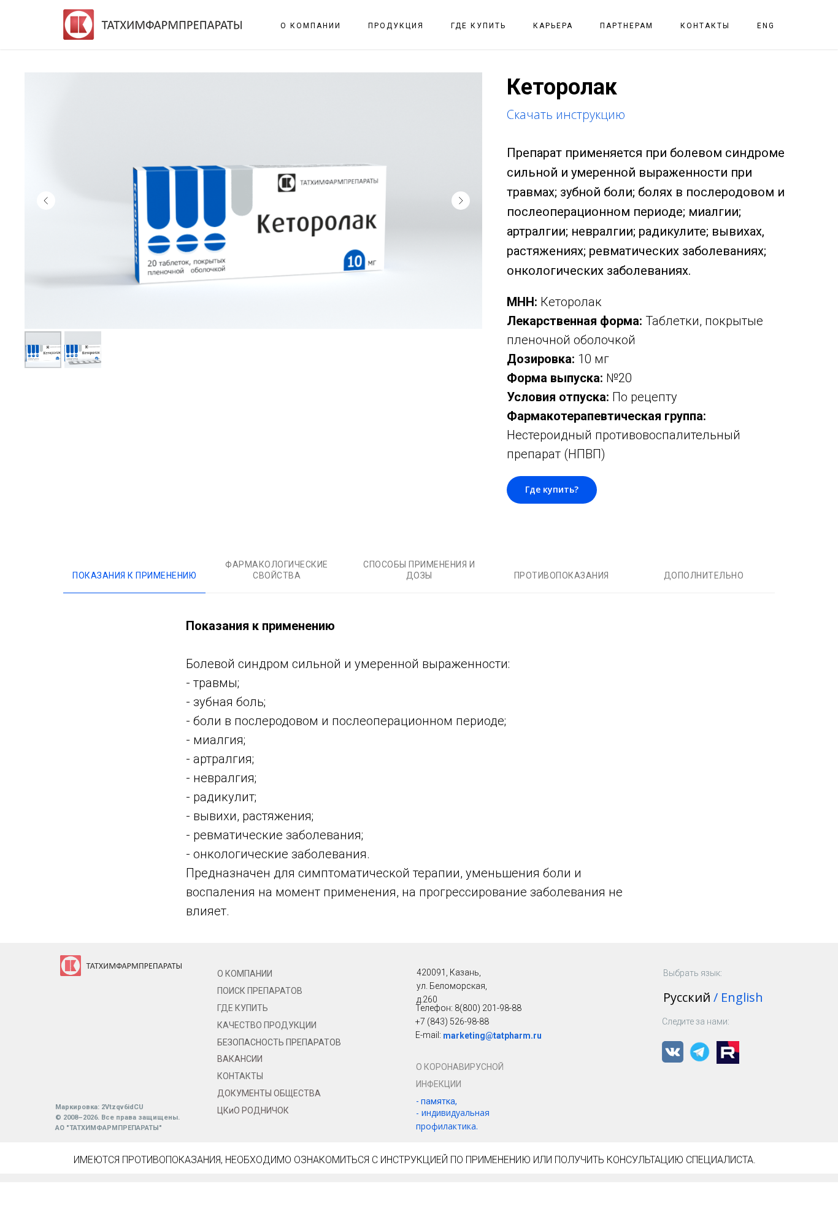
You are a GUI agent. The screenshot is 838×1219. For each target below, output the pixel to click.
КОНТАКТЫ (705, 25)
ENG (766, 25)
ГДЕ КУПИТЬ (478, 25)
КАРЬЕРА (553, 25)
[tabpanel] (419, 768)
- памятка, (436, 1101)
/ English (738, 997)
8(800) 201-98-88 (488, 1008)
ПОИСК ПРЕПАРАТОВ (259, 991)
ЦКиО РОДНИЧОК (253, 1110)
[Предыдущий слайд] (46, 200)
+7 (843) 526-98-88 (452, 1021)
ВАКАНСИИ (240, 1059)
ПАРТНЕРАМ (626, 25)
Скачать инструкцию (566, 114)
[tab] (134, 581)
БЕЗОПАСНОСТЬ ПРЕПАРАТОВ (279, 1042)
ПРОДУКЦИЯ (396, 25)
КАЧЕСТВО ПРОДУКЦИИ (267, 1025)
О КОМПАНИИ (310, 25)
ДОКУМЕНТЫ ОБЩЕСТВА (269, 1093)
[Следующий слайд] (461, 200)
